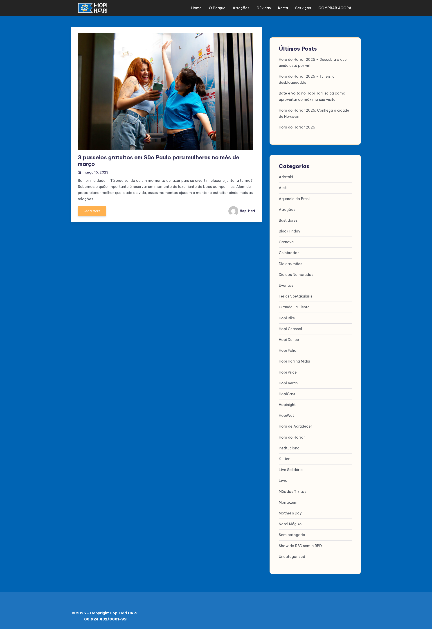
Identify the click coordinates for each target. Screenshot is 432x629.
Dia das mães (290, 264)
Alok (283, 187)
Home (196, 8)
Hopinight (287, 404)
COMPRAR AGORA (334, 8)
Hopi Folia (287, 350)
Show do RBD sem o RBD (300, 545)
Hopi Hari (247, 211)
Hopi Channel (290, 329)
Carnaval (287, 242)
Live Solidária (291, 469)
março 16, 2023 (95, 172)
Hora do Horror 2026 (297, 127)
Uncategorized (292, 556)
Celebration (289, 252)
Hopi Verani (289, 383)
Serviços (303, 8)
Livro (283, 480)
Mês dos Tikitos (292, 491)
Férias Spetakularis (295, 296)
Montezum (288, 502)
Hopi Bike (287, 318)
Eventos (286, 285)
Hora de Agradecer (295, 426)
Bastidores (288, 220)
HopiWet (286, 415)
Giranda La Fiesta (294, 307)
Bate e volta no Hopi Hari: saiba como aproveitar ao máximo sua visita (312, 96)
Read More (92, 211)
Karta (283, 8)
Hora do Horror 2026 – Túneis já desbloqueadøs (307, 79)
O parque (217, 8)
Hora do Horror (292, 437)
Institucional (289, 448)
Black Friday (289, 231)
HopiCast (287, 394)
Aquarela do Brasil (294, 198)
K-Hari (284, 459)
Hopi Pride (288, 372)
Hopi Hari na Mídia (294, 361)
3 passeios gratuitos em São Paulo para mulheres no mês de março (158, 160)
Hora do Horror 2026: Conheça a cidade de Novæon (314, 113)
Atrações (241, 8)
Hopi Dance (289, 339)
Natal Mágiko (290, 524)
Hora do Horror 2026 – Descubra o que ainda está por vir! (313, 62)
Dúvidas (264, 8)
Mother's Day (290, 513)
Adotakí (286, 177)
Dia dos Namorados (296, 274)
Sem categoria (292, 534)
